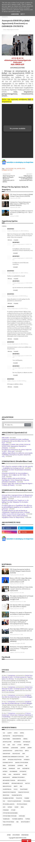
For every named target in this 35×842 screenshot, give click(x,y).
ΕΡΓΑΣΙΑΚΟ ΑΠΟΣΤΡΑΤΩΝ (14, 759)
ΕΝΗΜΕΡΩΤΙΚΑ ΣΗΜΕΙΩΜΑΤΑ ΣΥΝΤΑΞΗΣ (13, 756)
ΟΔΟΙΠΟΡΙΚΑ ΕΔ (7, 789)
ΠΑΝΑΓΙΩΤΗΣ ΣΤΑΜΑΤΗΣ (9, 792)
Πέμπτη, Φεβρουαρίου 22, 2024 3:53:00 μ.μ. (17, 296)
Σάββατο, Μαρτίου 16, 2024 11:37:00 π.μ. (16, 381)
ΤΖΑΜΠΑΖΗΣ (6, 819)
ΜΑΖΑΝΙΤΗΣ (17, 774)
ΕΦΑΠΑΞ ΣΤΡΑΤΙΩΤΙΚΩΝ (21, 762)
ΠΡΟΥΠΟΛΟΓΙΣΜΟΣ (22, 804)
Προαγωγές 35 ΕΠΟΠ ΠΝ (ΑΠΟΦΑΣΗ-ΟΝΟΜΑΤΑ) (16, 470)
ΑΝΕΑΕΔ (25, 739)
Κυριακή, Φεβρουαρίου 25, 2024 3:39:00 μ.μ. (17, 344)
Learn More (15, 14)
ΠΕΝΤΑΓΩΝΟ (6, 795)
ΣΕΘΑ (22, 807)
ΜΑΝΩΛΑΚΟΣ (6, 777)
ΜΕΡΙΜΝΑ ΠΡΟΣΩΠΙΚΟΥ (18, 777)
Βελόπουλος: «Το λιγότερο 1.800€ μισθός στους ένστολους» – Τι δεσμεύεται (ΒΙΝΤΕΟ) (21, 648)
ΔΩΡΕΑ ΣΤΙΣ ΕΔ (19, 750)
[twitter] (25, 528)
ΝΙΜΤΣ (15, 786)
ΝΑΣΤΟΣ (27, 783)
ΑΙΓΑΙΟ (16, 733)
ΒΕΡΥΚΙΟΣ (26, 744)
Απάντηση (10, 240)
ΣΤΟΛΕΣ (13, 810)
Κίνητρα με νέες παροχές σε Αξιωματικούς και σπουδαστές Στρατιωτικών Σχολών (21, 613)
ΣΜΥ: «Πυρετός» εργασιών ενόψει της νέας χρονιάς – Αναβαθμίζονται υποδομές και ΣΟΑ (17, 467)
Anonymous (11, 675)
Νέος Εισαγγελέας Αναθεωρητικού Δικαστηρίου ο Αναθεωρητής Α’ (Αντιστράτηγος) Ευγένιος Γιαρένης (19, 621)
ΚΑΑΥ (18, 768)
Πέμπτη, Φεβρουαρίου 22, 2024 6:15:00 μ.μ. (17, 308)
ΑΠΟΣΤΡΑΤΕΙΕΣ (9, 168)
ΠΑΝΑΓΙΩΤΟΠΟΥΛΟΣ (23, 792)
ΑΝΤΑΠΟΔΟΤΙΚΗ (7, 742)
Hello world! (5, 437)
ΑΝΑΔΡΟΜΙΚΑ (6, 739)
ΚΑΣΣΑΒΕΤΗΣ (25, 768)
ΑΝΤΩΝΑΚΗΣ (17, 742)
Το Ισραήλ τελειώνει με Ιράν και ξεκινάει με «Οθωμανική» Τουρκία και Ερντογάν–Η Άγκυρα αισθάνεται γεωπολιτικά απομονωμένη (16, 512)
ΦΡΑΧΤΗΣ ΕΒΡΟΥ (25, 822)
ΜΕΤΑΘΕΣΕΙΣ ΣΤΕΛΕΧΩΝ (9, 780)
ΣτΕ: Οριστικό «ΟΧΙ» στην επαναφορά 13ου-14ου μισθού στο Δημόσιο (20, 605)
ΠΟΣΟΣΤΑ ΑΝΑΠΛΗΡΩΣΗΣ (14, 801)
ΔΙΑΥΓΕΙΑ (19, 168)
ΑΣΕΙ (9, 744)
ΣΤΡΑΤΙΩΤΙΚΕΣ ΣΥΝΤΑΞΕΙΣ (10, 816)
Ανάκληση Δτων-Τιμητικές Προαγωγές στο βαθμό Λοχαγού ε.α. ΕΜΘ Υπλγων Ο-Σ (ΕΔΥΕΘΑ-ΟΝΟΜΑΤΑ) (20, 203)
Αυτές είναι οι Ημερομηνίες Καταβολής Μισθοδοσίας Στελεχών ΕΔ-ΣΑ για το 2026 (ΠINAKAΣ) (21, 639)
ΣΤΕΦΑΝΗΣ (6, 810)
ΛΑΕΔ (9, 774)
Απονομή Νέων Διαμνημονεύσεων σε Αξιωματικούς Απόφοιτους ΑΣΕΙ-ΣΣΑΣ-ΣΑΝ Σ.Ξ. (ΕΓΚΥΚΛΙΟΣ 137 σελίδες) (17, 496)
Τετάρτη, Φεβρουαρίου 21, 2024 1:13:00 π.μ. (17, 272)
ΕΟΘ (27, 756)
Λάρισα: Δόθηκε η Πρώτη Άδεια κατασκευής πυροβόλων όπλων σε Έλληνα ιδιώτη (15, 516)
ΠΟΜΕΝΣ (26, 798)
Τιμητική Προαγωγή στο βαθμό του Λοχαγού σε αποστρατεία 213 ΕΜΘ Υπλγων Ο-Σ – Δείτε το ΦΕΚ (21, 212)
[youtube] (25, 532)
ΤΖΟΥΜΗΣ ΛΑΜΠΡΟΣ (17, 819)
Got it (23, 14)
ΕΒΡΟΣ (27, 750)
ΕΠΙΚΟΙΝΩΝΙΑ (25, 835)
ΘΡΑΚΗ (4, 768)
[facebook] (9, 528)
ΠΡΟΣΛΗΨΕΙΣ (27, 801)
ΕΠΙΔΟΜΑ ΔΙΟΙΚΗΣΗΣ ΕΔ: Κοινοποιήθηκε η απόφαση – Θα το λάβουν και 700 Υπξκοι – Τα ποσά (15, 474)
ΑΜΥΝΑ (22, 733)
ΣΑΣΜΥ (16, 807)
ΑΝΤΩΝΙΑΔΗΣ (26, 742)
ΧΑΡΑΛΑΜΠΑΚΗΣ (7, 825)
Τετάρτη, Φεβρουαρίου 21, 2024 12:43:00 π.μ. (18, 230)
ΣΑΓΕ (4, 807)
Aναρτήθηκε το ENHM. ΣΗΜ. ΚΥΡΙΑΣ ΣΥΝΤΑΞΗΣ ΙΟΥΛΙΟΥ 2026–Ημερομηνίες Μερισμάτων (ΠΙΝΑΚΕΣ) (16, 446)
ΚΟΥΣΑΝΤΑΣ (23, 771)
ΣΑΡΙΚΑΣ (10, 807)
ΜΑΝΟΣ (24, 774)
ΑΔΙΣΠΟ (9, 733)
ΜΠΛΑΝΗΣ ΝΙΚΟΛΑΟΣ (17, 783)
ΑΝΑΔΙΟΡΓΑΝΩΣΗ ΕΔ (18, 736)
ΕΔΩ (29, 99)
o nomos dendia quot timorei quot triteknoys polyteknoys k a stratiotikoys (17, 715)
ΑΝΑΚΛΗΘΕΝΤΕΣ (16, 739)
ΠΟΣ (4, 801)
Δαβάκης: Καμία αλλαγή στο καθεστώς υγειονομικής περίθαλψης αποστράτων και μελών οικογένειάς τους (17, 454)
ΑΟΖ (4, 744)
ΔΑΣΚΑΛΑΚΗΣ (14, 747)
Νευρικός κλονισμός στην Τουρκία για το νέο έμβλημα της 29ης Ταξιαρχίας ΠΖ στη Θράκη (15, 501)
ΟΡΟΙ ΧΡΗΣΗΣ (16, 835)
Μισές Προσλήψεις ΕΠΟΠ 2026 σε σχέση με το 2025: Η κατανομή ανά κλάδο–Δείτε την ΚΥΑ (21, 630)
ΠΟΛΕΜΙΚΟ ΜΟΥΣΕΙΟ (8, 798)
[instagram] (9, 532)
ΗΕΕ (26, 765)
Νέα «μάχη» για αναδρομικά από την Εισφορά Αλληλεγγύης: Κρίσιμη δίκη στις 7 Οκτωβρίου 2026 (21, 597)
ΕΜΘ (23, 753)
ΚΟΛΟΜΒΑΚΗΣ (13, 771)
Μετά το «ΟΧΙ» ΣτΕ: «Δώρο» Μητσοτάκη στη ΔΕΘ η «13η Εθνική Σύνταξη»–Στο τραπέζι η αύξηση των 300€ (20, 579)
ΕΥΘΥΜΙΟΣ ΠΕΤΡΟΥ (8, 762)
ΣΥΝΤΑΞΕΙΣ (22, 816)
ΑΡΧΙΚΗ (9, 835)
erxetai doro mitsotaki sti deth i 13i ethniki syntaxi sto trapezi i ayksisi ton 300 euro (17, 677)
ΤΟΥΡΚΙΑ (27, 819)
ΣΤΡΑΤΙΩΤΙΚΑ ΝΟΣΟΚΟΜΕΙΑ (10, 813)
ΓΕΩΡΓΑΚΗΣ (6, 747)
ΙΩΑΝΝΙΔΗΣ (12, 768)
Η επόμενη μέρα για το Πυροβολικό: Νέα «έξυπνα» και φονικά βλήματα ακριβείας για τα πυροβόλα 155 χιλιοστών (17, 507)
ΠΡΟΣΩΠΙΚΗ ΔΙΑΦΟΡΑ (8, 804)
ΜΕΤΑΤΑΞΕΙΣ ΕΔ (22, 780)
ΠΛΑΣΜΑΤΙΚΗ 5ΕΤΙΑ (17, 795)
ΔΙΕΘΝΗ (29, 747)
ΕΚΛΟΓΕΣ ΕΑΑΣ (16, 753)
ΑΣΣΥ (13, 744)
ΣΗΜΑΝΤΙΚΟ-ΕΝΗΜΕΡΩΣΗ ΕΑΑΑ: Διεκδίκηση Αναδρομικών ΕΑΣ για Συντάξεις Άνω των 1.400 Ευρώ (16, 441)
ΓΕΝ (15, 168)
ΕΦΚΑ (4, 765)
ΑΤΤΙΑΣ (19, 744)
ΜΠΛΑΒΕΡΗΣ (6, 783)
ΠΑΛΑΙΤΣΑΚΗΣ (23, 789)
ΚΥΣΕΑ (4, 774)
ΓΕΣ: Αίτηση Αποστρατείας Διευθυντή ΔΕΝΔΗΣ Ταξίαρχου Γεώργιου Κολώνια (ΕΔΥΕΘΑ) (21, 195)
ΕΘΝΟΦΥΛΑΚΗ (6, 753)
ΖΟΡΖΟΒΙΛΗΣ (11, 765)
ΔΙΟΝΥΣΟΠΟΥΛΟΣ (7, 750)
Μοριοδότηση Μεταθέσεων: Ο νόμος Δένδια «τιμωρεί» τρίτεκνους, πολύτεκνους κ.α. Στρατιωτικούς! (21, 588)
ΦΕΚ (17, 822)
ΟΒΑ (21, 786)
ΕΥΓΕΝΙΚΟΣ (27, 759)
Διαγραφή (16, 240)
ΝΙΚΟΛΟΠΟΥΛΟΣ (7, 786)
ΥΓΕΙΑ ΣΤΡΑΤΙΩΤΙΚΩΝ (8, 822)
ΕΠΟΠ (23, 168)
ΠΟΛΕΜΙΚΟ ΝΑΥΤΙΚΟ (7, 170)
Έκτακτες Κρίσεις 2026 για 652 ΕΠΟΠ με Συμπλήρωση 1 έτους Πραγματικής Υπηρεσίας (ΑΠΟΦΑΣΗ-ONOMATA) (15, 480)
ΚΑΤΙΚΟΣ (5, 771)
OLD (4, 733)
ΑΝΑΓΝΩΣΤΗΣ (6, 736)
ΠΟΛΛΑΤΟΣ (19, 798)
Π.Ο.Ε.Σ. (16, 789)
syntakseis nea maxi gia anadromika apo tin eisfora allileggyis (17, 696)
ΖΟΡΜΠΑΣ (20, 765)
